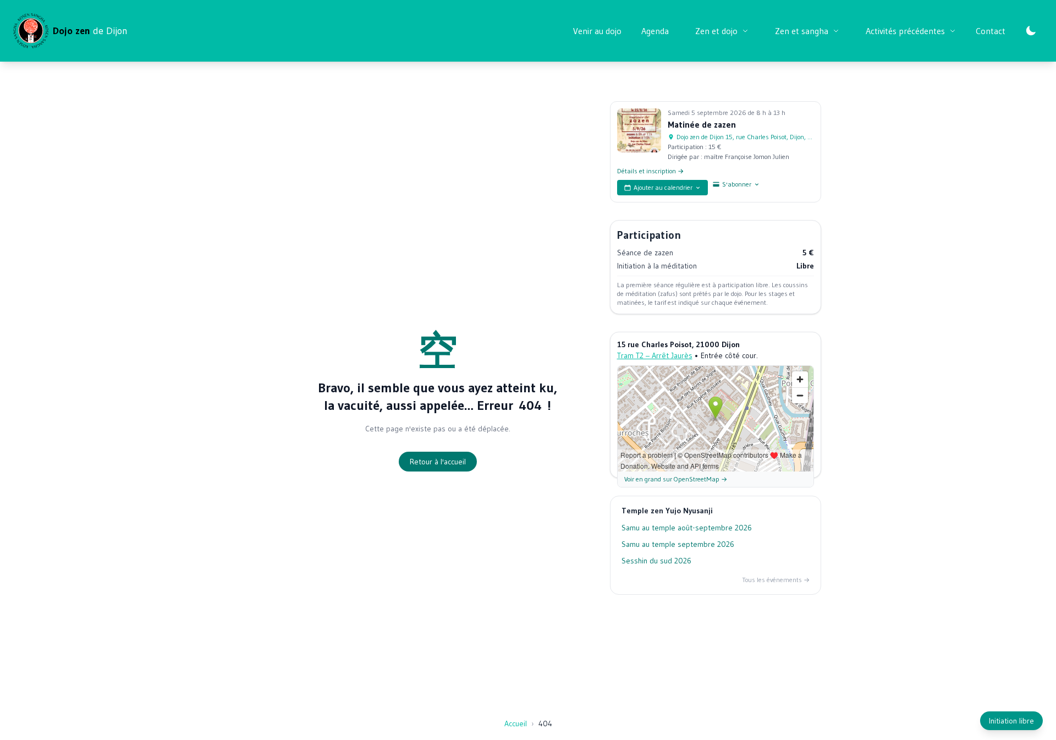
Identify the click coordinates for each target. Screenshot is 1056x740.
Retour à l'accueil (438, 462)
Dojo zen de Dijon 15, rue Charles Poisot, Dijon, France (745, 137)
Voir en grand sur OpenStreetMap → (675, 479)
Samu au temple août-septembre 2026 (687, 528)
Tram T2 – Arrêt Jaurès (654, 355)
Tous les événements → (776, 579)
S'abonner (736, 184)
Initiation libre (1011, 721)
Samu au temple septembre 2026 (678, 544)
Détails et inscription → (650, 171)
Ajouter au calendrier (663, 187)
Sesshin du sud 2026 (656, 561)
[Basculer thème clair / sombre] (1031, 31)
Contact (990, 30)
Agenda (655, 30)
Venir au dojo (597, 30)
